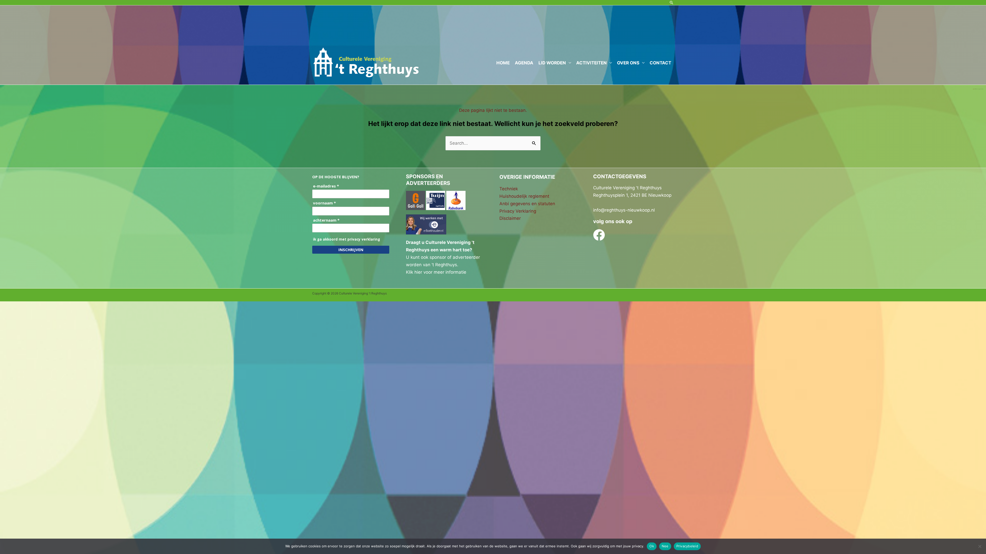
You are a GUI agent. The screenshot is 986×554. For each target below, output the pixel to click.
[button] (671, 2)
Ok (651, 546)
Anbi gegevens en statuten (527, 203)
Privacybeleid (687, 546)
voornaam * (324, 203)
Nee (665, 546)
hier (418, 272)
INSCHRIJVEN (350, 249)
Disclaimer (510, 218)
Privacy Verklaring (517, 211)
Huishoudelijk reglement (524, 196)
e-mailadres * (326, 186)
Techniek (508, 188)
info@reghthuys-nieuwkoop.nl (624, 210)
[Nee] (979, 546)
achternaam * (326, 220)
